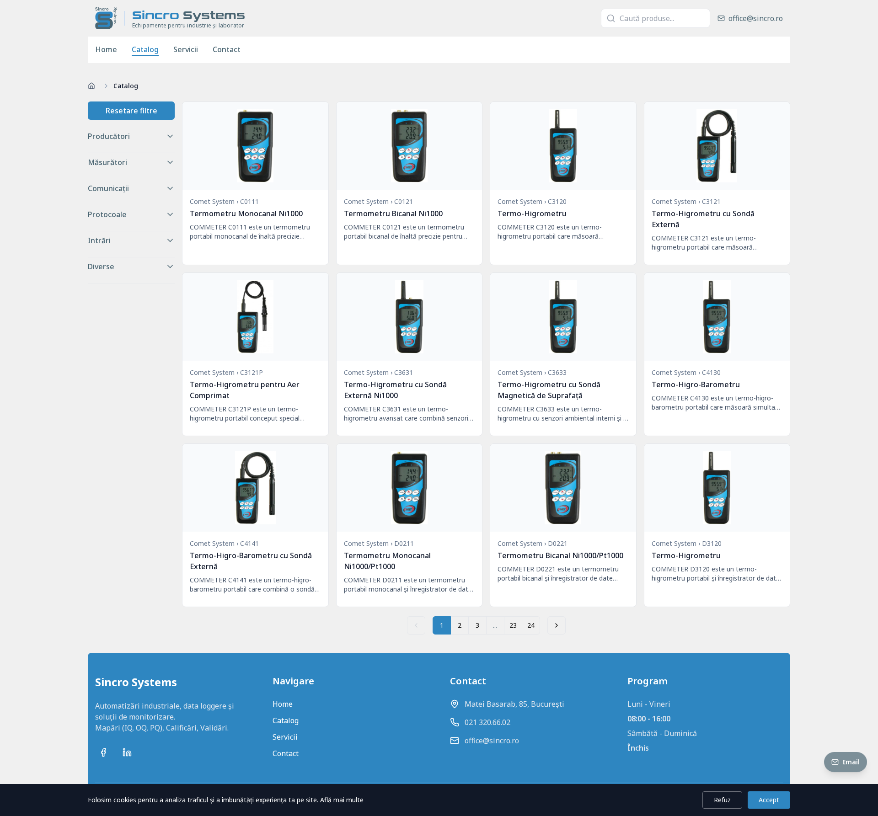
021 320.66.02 (487, 722)
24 (531, 625)
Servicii (185, 49)
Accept (769, 799)
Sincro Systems (136, 682)
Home (106, 49)
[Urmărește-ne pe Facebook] (103, 752)
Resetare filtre (131, 111)
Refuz (722, 799)
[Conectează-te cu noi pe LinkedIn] (127, 752)
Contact (227, 49)
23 (513, 625)
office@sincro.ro (492, 741)
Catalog (145, 49)
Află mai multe (342, 799)
